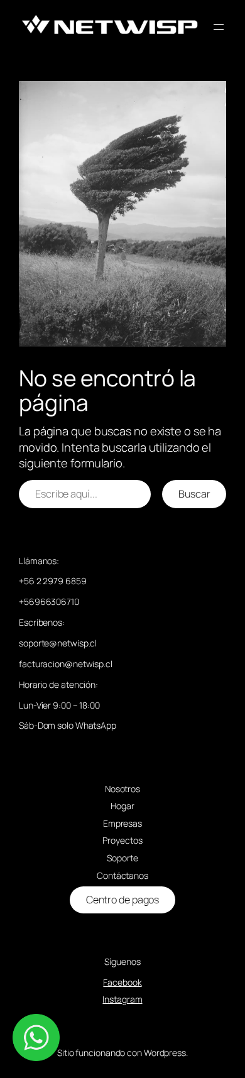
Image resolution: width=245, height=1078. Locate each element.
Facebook (122, 982)
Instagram (122, 999)
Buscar (194, 494)
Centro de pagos (123, 899)
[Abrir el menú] (218, 27)
